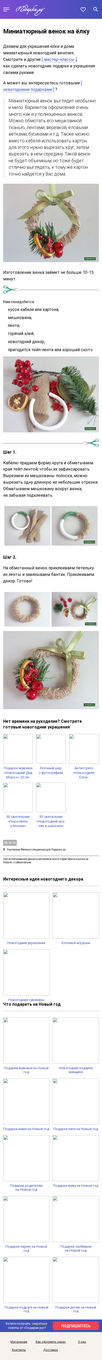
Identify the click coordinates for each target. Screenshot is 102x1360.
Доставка (50, 1350)
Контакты (19, 1350)
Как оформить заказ (51, 1342)
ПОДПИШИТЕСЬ (75, 1326)
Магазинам (18, 1342)
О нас (82, 1342)
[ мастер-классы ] (59, 59)
